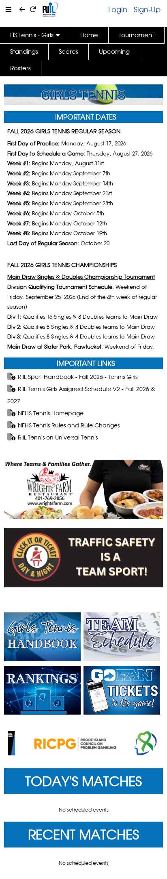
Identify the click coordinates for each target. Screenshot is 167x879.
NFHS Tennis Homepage (51, 413)
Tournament (136, 35)
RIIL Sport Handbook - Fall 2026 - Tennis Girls (77, 376)
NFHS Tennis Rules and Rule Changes (69, 425)
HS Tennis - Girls (32, 35)
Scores (68, 51)
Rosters (20, 68)
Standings (24, 51)
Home (89, 35)
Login (117, 9)
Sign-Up (147, 9)
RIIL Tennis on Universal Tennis (58, 437)
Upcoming (114, 51)
